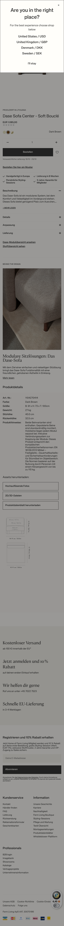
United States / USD (32, 36)
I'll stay (32, 63)
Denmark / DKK (32, 48)
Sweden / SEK (32, 53)
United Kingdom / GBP (32, 42)
